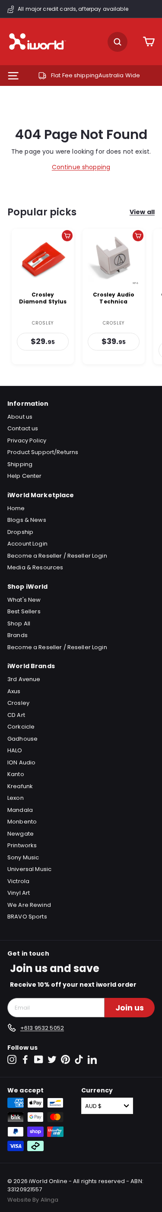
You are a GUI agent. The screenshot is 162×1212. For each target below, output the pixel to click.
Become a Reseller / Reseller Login (57, 556)
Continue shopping (81, 167)
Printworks (22, 845)
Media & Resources (35, 567)
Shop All (18, 623)
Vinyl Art (18, 893)
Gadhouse (22, 739)
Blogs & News (26, 520)
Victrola (18, 881)
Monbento (22, 821)
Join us (129, 1007)
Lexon (15, 798)
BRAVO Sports (27, 916)
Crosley (18, 703)
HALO (14, 750)
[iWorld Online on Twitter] (52, 1059)
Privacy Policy (26, 440)
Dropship (20, 532)
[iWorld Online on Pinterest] (65, 1059)
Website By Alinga (32, 1200)
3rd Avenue (23, 679)
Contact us (22, 428)
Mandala (20, 810)
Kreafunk (20, 786)
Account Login (27, 544)
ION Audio (21, 762)
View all (142, 212)
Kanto (15, 774)
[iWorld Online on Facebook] (25, 1059)
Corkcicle (21, 727)
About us (19, 417)
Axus (14, 691)
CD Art (16, 715)
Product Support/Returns (42, 452)
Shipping (19, 464)
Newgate (20, 834)
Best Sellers (24, 611)
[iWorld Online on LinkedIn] (92, 1059)
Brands (17, 635)
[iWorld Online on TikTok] (78, 1059)
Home (16, 508)
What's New (24, 600)
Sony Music (23, 857)
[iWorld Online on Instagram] (11, 1059)
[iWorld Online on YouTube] (38, 1059)
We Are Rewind (29, 905)
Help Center (24, 476)
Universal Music (29, 869)
